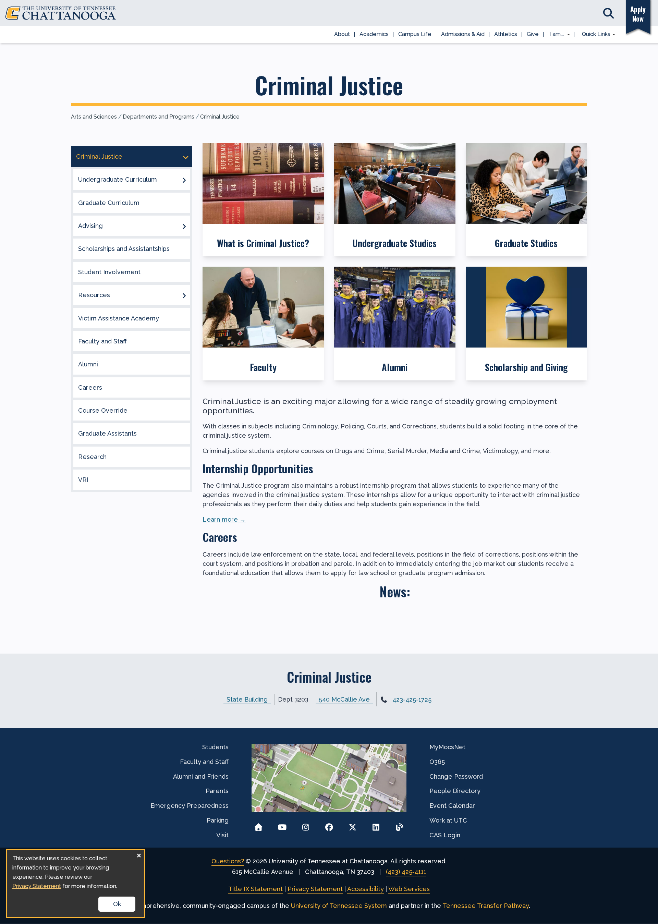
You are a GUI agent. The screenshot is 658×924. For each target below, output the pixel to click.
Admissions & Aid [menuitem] (463, 34)
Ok (117, 904)
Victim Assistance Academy (118, 318)
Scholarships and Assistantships (124, 248)
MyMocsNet (447, 747)
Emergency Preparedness (189, 805)
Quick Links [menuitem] (593, 34)
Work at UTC (448, 820)
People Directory (454, 790)
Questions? (227, 861)
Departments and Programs (158, 116)
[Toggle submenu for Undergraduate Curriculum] (184, 179)
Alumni (88, 364)
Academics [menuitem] (374, 34)
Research (92, 456)
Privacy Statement (315, 888)
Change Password (456, 776)
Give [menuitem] (533, 34)
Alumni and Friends (201, 776)
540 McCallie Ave (344, 699)
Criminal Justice (220, 116)
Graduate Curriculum (108, 202)
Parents (217, 790)
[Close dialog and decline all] (139, 854)
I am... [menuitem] (554, 34)
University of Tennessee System (339, 905)
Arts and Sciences (94, 116)
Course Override (102, 410)
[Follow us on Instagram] (305, 825)
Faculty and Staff (102, 341)
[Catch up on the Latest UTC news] (399, 825)
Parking (218, 820)
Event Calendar (452, 805)
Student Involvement (109, 272)
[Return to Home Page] (258, 825)
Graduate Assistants (107, 433)
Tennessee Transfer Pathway (486, 905)
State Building (247, 699)
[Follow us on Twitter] (352, 825)
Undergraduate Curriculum (117, 179)
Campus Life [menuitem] (414, 34)
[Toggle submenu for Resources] (184, 295)
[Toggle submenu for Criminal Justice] (186, 157)
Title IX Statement (255, 888)
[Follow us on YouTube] (282, 825)
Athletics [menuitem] (505, 34)
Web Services (409, 888)
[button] (263, 199)
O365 (437, 761)
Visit (222, 835)
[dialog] (75, 883)
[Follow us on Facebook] (329, 825)
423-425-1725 (411, 699)
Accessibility (365, 888)
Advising (90, 225)
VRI (83, 479)
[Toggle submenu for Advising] (184, 226)
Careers (90, 387)
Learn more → (224, 519)
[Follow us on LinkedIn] (376, 825)
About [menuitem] (342, 34)
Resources (94, 295)
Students (215, 747)
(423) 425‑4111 (406, 871)
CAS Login (444, 835)
